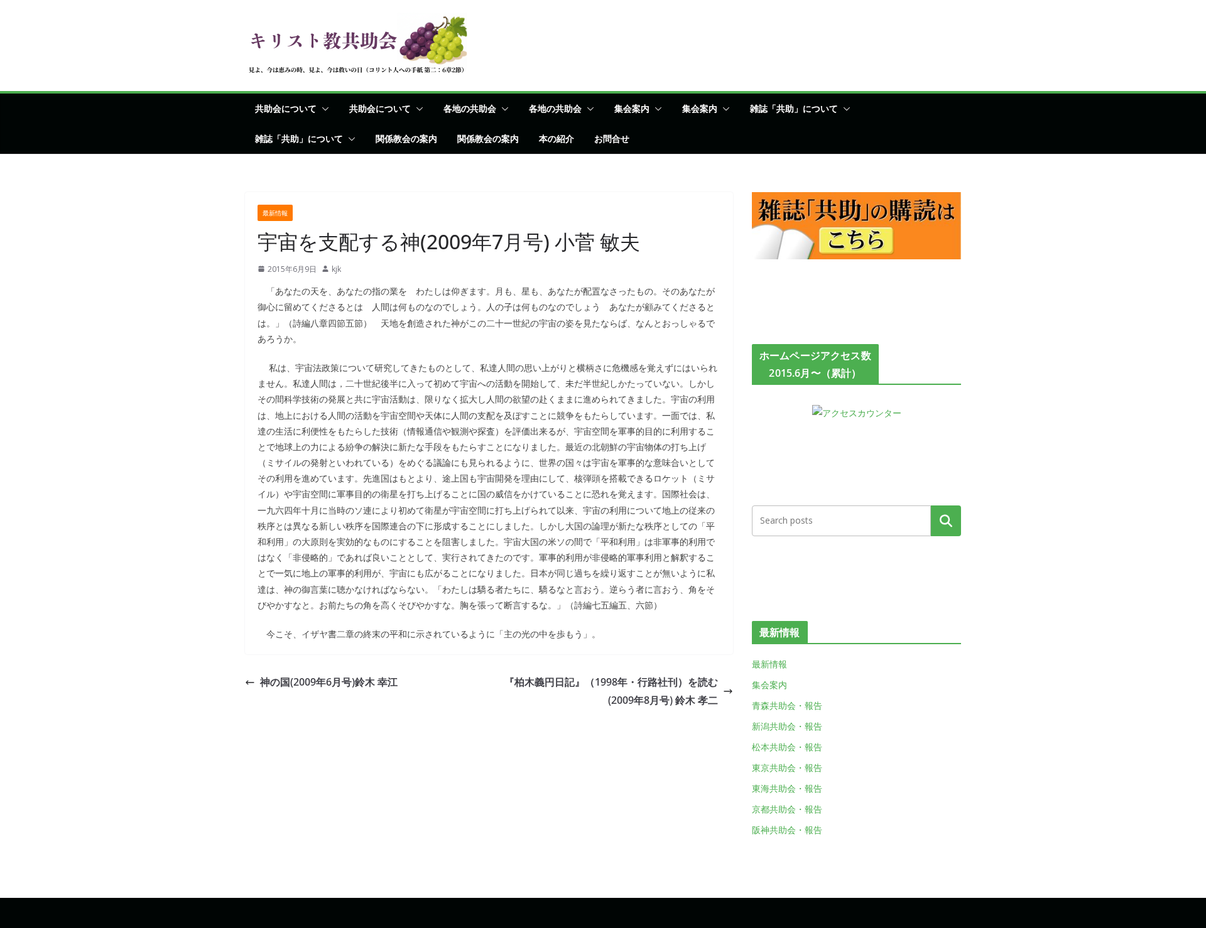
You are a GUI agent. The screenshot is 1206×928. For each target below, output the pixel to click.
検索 (946, 520)
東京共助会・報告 (787, 768)
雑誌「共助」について (794, 108)
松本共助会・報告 (787, 747)
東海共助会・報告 (787, 788)
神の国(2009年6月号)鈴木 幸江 (339, 682)
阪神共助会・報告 (787, 830)
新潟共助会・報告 (787, 726)
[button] (323, 108)
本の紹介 (556, 138)
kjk (336, 269)
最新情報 (275, 212)
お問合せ (611, 138)
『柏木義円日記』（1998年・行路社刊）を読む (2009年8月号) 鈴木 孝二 (616, 691)
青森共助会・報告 (787, 705)
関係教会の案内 (406, 138)
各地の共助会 (469, 108)
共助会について (286, 108)
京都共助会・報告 (787, 809)
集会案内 (631, 108)
